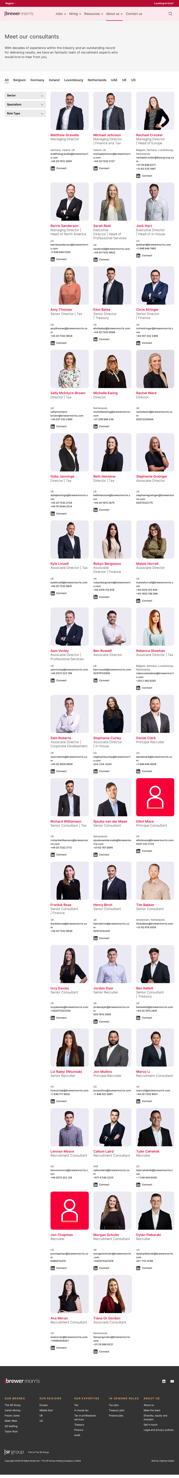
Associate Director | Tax (69, 568)
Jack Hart (144, 226)
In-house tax (81, 1410)
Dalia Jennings (62, 476)
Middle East (46, 1410)
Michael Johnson (107, 135)
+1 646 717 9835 (60, 1094)
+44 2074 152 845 (146, 589)
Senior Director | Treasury (105, 316)
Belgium (19, 80)
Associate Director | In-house (107, 744)
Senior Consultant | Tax (69, 825)
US (133, 80)
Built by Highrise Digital (163, 1460)
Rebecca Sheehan (150, 651)
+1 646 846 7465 (146, 248)
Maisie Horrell (147, 564)
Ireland (54, 80)
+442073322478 (103, 1261)
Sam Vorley (60, 651)
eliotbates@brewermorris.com (111, 328)
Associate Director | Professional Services (67, 657)
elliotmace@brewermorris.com (155, 840)
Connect (61, 168)
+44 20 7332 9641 (61, 586)
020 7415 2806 (102, 1014)
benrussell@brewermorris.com (112, 669)
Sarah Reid (102, 226)
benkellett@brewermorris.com (154, 1007)
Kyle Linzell (60, 564)
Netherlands (97, 80)
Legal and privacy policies (159, 1430)
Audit (77, 1435)
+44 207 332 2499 (147, 336)
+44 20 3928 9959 (62, 764)
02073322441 (101, 931)
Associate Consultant (109, 1322)
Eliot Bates (101, 309)
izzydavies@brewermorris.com (69, 1007)
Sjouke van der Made (110, 821)
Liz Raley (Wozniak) (66, 1072)
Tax (76, 1405)
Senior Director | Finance (147, 316)
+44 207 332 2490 (61, 419)
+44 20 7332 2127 (104, 161)
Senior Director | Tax (66, 314)
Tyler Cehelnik (147, 1151)
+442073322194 (60, 1010)
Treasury (79, 1424)
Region (9, 3)
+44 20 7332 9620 (104, 252)
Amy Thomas (61, 309)
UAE (114, 80)
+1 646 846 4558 (146, 764)
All (7, 80)
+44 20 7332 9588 (104, 332)
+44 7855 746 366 (147, 593)
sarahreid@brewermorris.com (111, 248)
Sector (11, 95)
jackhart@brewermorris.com (153, 244)
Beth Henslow (104, 476)
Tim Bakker (145, 905)
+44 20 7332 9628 (61, 336)
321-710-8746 (144, 1261)
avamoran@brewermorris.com (69, 1337)
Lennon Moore (62, 1151)
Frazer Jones (12, 1415)
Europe (44, 1405)
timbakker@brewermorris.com (154, 923)
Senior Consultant (107, 825)
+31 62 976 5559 (146, 927)
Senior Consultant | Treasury (150, 994)
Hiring (73, 14)
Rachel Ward (146, 393)
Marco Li (143, 1072)
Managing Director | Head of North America (68, 232)
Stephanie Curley (107, 738)
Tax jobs (114, 1405)
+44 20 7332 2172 (61, 847)
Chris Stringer (147, 309)
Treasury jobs (116, 1410)
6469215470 (58, 1261)
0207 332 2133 (145, 844)
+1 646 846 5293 (61, 252)
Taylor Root (11, 1431)
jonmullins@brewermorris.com (112, 1090)
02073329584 (144, 419)
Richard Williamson (66, 821)
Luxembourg (73, 80)
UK (124, 80)
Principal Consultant (151, 825)
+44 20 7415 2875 (103, 502)
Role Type (13, 113)
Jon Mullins (102, 1072)
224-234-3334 (102, 764)
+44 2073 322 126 (61, 1177)
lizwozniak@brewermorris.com (69, 1090)
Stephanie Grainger (151, 476)
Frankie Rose (61, 905)
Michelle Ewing (105, 393)
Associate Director (150, 480)
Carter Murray (13, 1410)
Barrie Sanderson (64, 226)
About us (112, 14)
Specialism (14, 104)
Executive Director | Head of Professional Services (110, 234)
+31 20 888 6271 (146, 165)
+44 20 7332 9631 (147, 1094)
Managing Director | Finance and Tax (107, 141)
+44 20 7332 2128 (61, 502)
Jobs (59, 14)
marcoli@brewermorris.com (153, 1090)
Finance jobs (116, 1415)
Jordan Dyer (103, 988)
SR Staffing (11, 1426)
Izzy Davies (60, 988)
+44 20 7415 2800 (61, 161)
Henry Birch (102, 905)
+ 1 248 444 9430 (146, 1177)
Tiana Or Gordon (106, 1318)
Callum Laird (103, 1151)
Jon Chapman (62, 1235)
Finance (78, 1430)
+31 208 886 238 (103, 419)
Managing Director (65, 139)
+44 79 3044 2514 (61, 506)
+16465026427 (60, 1340)
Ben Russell (102, 651)
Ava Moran (59, 1318)
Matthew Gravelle (65, 135)
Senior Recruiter (105, 992)
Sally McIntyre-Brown (68, 393)
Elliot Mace (145, 821)
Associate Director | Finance (107, 570)
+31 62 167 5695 (103, 847)
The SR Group (13, 1405)
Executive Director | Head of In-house (150, 232)
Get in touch (150, 1424)
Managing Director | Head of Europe (150, 141)
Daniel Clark (146, 738)
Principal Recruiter (150, 742)
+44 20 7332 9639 (61, 931)
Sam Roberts (61, 738)
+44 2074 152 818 (103, 589)
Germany (37, 80)
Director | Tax (61, 397)
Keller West (11, 1420)
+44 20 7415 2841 (146, 1010)
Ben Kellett (144, 988)
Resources (92, 14)
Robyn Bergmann (107, 564)
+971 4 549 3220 (103, 1177)
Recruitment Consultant (154, 1076)
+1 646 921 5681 (103, 1094)
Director (99, 397)
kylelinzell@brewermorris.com (69, 582)
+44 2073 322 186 (61, 673)
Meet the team (152, 1410)
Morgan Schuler (106, 1235)
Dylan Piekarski (148, 1235)
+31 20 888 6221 (103, 1344)
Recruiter (143, 1155)
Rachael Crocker (149, 135)
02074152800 (101, 673)
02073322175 (144, 502)
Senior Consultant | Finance (64, 911)
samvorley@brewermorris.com (69, 669)
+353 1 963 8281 (146, 680)
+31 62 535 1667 (146, 168)
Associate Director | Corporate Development (69, 744)
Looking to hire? (164, 3)
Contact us (134, 14)
